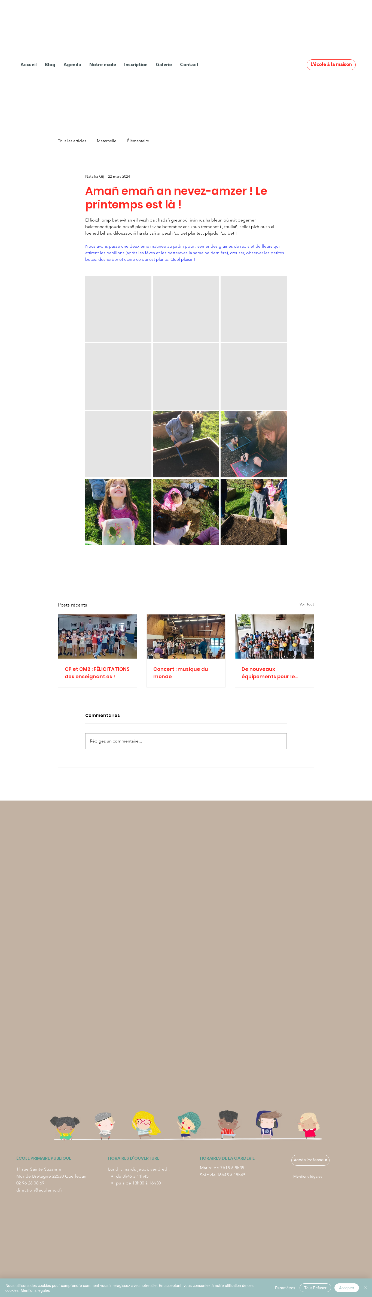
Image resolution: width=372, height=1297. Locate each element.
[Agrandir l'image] (118, 309)
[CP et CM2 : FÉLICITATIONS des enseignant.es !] (97, 636)
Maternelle (106, 140)
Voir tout (307, 604)
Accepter (346, 1287)
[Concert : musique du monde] (186, 636)
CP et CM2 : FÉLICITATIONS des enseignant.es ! (97, 673)
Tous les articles (72, 140)
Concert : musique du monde (180, 673)
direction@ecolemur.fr (39, 1190)
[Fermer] (365, 1288)
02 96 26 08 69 (30, 1183)
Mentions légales (307, 1176)
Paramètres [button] (285, 1287)
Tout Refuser (315, 1287)
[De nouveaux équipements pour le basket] (274, 636)
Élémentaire (138, 140)
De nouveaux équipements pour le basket (268, 673)
